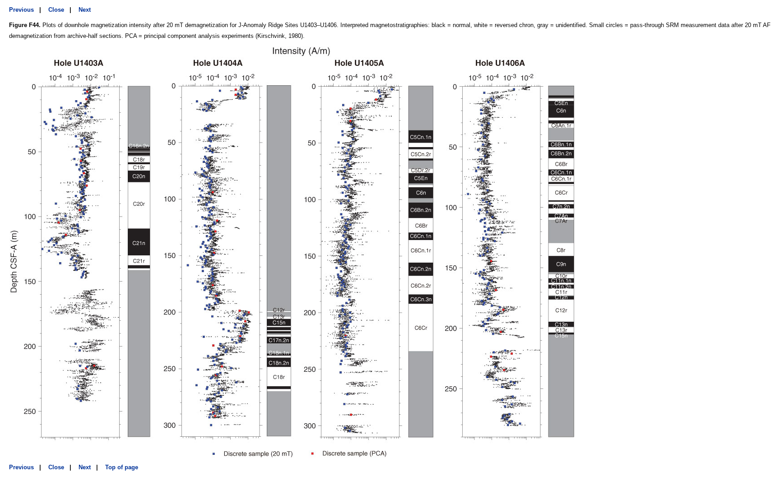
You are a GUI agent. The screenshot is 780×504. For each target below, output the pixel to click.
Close (56, 9)
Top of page (121, 467)
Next (85, 9)
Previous (21, 9)
